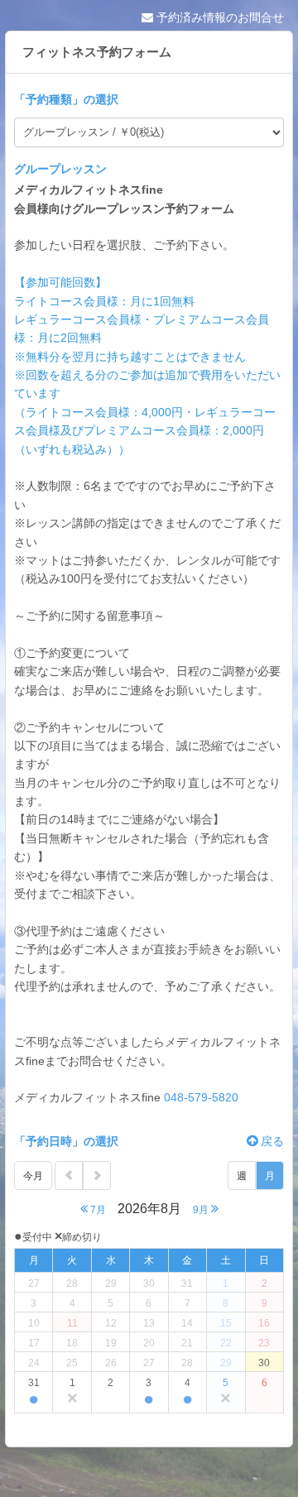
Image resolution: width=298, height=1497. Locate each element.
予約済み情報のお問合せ (218, 17)
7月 (97, 1210)
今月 (33, 1176)
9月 (202, 1210)
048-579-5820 (201, 1097)
